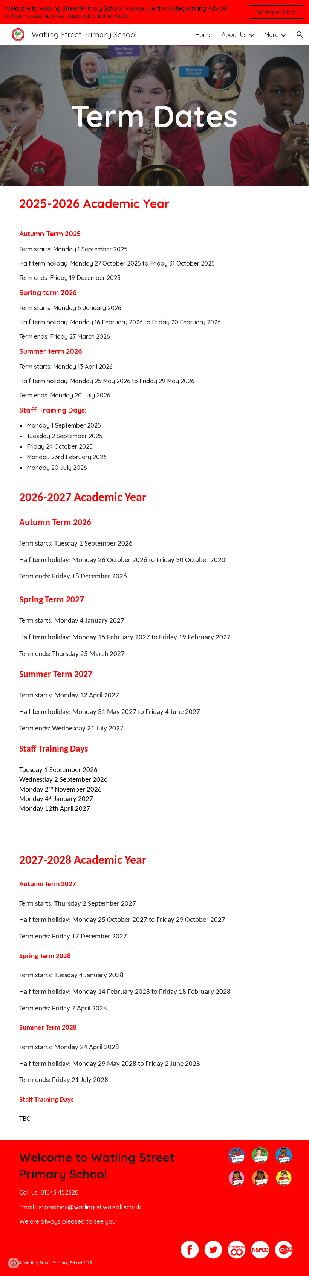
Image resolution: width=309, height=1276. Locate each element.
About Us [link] (234, 34)
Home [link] (203, 34)
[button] (300, 35)
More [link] (271, 34)
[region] (154, 12)
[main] (154, 116)
